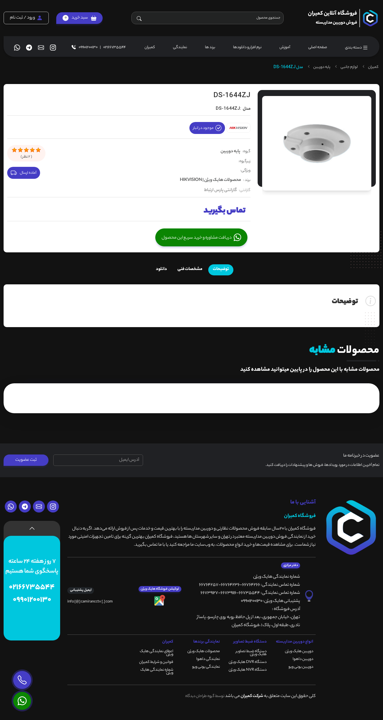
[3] (26, 150)
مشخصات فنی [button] (189, 269)
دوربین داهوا (303, 659)
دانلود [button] (161, 269)
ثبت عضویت (26, 460)
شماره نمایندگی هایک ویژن (156, 671)
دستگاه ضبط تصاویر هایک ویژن (251, 653)
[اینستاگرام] (53, 47)
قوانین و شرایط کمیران (156, 662)
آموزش (284, 47)
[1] (14, 150)
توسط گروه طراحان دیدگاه (204, 696)
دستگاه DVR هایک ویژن (248, 662)
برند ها (210, 47)
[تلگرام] (29, 47)
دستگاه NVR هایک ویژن (248, 670)
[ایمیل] (41, 47)
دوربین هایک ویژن (299, 651)
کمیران (150, 47)
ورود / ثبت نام (22, 18)
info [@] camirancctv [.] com (90, 602)
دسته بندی (353, 48)
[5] (38, 150)
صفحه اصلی (317, 47)
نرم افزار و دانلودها (247, 47)
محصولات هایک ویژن (203, 651)
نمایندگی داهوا (208, 659)
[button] (79, 18)
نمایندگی (180, 47)
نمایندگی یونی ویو (206, 667)
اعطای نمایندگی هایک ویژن (156, 653)
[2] (20, 150)
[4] (32, 150)
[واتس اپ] (17, 47)
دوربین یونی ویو (300, 667)
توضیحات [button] (221, 269)
